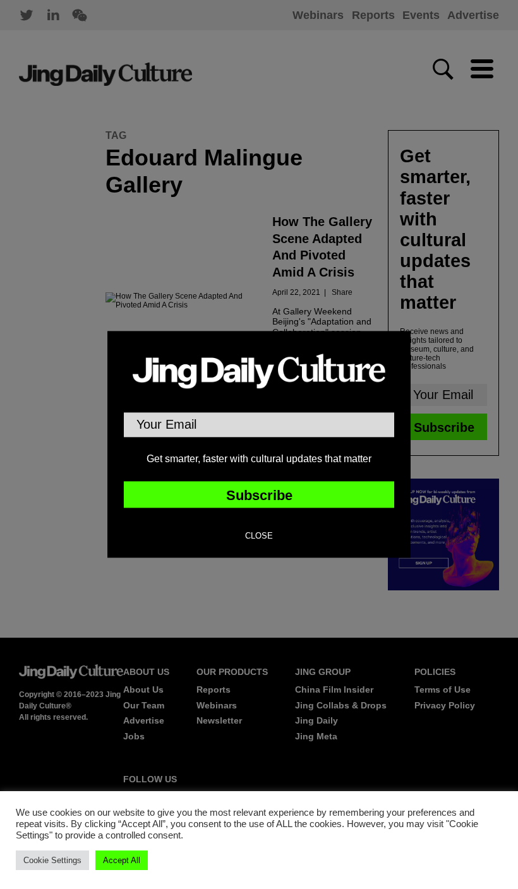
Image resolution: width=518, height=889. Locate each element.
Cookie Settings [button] (52, 860)
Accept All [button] (121, 860)
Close (259, 536)
